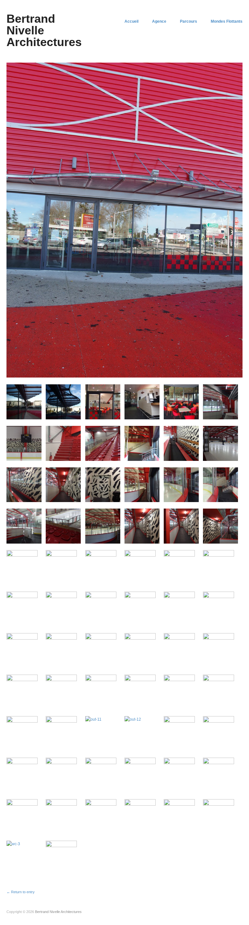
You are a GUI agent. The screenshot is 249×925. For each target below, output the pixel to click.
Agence (159, 21)
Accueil (131, 21)
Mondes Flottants (227, 21)
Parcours (188, 21)
